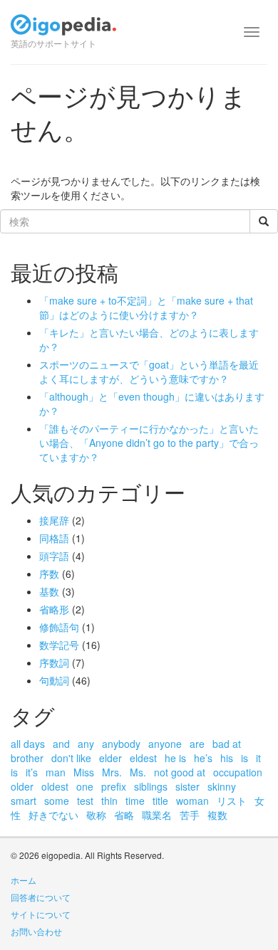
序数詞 (54, 662)
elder (110, 758)
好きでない (53, 815)
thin (109, 800)
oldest (54, 786)
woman (192, 800)
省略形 (54, 609)
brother (27, 758)
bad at (226, 744)
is (244, 758)
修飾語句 (59, 627)
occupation (237, 772)
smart (23, 800)
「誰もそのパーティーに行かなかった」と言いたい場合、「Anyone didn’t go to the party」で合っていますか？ (149, 442)
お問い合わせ (36, 931)
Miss (83, 772)
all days (28, 744)
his (226, 758)
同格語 (54, 538)
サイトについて (41, 914)
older (22, 786)
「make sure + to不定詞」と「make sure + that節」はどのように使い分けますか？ (146, 307)
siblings (151, 786)
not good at (179, 772)
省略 (124, 815)
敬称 (96, 815)
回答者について (41, 897)
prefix (113, 786)
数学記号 (59, 645)
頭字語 (54, 556)
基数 (49, 591)
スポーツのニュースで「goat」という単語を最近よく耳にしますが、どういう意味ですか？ (149, 371)
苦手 (190, 815)
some (56, 800)
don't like (71, 758)
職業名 (157, 815)
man (56, 772)
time (135, 800)
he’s (203, 758)
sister (187, 786)
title (160, 800)
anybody (121, 744)
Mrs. (112, 772)
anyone (165, 744)
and (61, 744)
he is (175, 758)
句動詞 (54, 680)
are (197, 744)
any (86, 744)
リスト (232, 800)
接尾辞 (54, 520)
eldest (143, 758)
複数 (217, 815)
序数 (49, 573)
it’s (32, 772)
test (85, 800)
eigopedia (63, 31)
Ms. (138, 772)
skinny (221, 786)
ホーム (23, 880)
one (84, 786)
